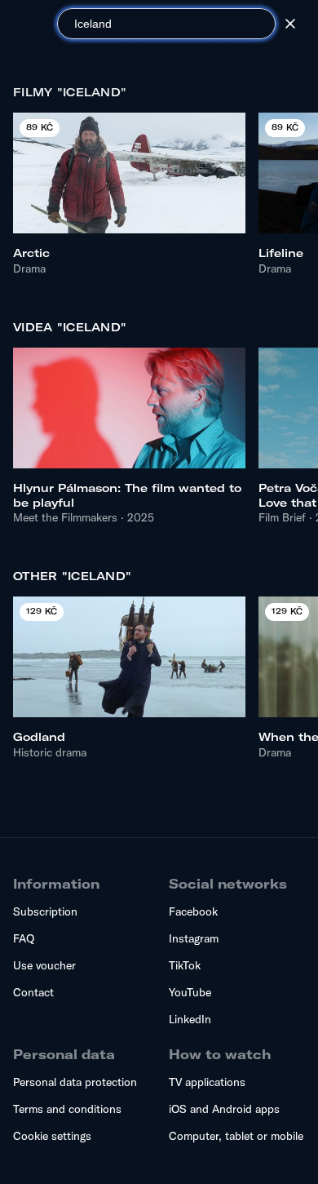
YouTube (190, 992)
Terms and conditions (67, 1109)
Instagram (194, 938)
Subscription (45, 911)
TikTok (185, 965)
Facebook (193, 911)
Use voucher (44, 965)
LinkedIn (190, 1019)
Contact (33, 992)
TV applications (207, 1082)
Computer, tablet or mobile (236, 1136)
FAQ (23, 938)
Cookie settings (52, 1136)
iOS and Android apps (224, 1109)
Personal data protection (75, 1082)
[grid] (159, 190)
